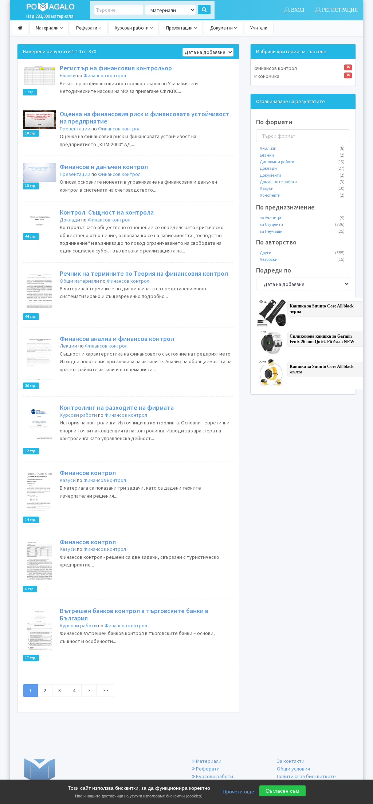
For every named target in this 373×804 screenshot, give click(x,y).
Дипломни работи (302, 161)
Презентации (180, 28)
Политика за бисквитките (306, 776)
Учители (258, 28)
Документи (222, 28)
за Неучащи (302, 231)
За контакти (291, 761)
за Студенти (302, 224)
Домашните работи (302, 181)
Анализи (302, 148)
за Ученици (302, 217)
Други (302, 252)
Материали (48, 28)
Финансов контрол (104, 75)
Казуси (68, 480)
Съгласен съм (282, 791)
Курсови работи (132, 28)
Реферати (87, 28)
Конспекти (302, 195)
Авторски (302, 259)
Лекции (68, 345)
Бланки (68, 75)
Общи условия (293, 768)
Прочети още (238, 792)
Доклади (70, 219)
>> (105, 690)
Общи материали (79, 281)
